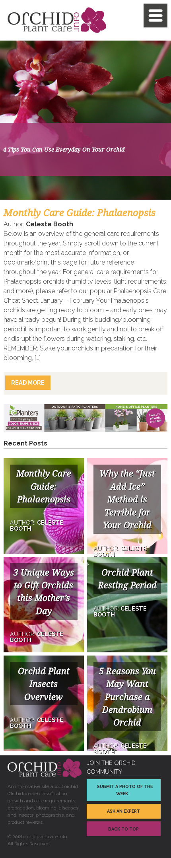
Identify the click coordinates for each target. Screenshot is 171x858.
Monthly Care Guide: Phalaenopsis (79, 212)
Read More (28, 382)
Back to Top (123, 829)
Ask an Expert (123, 811)
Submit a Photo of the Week (125, 790)
